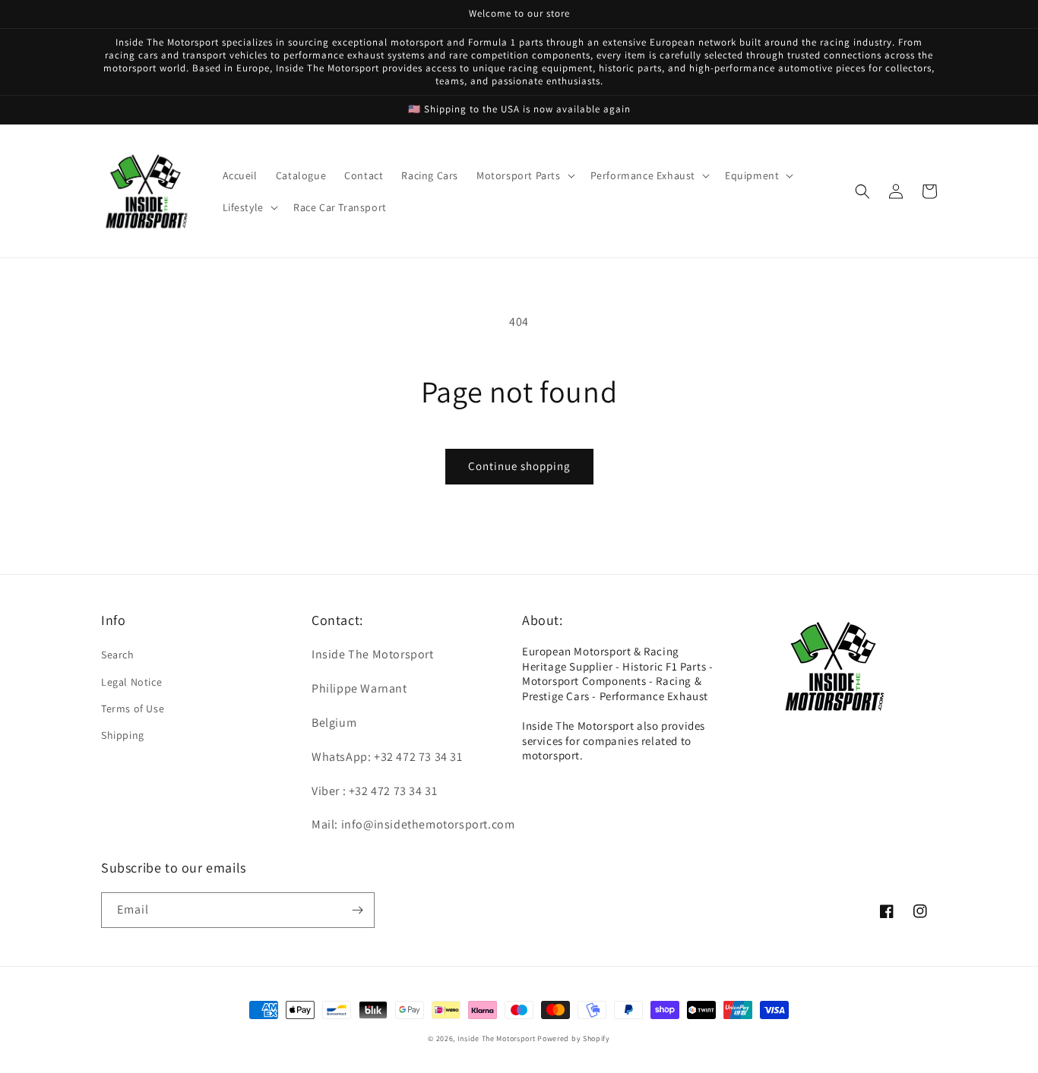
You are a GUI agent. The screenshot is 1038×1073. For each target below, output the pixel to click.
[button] (524, 175)
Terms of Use (132, 708)
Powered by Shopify (573, 1038)
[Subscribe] (357, 910)
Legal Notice (131, 682)
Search (117, 654)
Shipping (122, 735)
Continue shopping (519, 466)
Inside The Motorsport (496, 1038)
